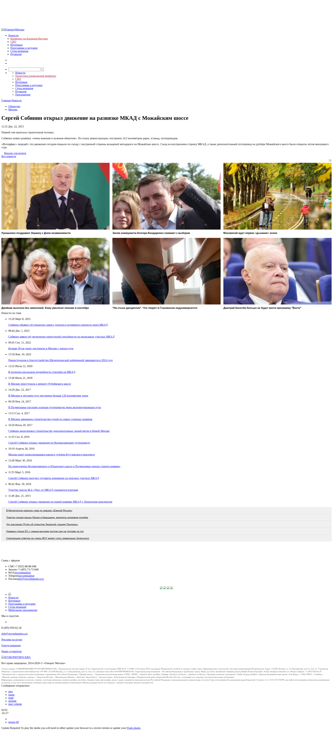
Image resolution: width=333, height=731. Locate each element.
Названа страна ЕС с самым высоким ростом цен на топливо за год (45, 531)
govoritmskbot (23, 572)
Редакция (16, 54)
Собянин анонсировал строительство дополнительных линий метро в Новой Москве (59, 430)
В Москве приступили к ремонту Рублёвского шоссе (39, 383)
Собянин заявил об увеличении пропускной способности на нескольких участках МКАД (61, 336)
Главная (6, 100)
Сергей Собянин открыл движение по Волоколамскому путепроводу (49, 442)
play (10, 691)
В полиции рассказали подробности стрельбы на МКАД (41, 372)
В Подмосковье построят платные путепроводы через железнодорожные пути (54, 407)
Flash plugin (133, 727)
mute (11, 697)
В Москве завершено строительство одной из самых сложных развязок (50, 419)
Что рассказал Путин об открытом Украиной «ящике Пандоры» (42, 524)
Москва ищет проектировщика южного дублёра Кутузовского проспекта (51, 454)
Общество (14, 106)
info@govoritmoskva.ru (31, 578)
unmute (12, 700)
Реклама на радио (11, 639)
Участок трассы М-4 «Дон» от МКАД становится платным (43, 489)
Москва (12, 109)
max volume (15, 704)
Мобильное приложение (22, 610)
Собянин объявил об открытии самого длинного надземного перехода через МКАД (58, 324)
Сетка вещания (19, 51)
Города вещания (10, 645)
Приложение (23, 94)
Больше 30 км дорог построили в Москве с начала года (40, 348)
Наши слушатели (11, 651)
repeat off (13, 722)
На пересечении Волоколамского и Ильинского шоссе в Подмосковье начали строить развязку (64, 466)
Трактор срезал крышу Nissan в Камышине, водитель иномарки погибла (47, 517)
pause (11, 694)
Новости (13, 35)
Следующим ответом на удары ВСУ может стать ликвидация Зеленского (47, 538)
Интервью (16, 44)
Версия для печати (15, 153)
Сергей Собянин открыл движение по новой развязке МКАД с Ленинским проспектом (60, 501)
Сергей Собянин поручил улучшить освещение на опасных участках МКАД (53, 478)
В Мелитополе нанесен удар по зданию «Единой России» (39, 510)
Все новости (8, 156)
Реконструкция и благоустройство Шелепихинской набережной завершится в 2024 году (60, 360)
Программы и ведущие (24, 47)
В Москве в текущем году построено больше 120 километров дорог (48, 395)
